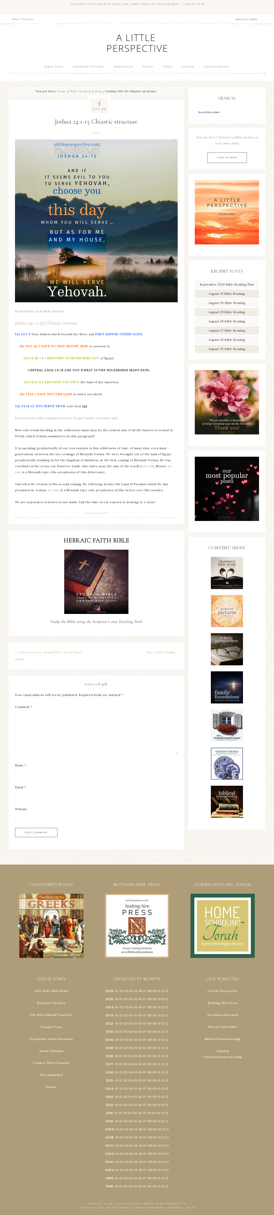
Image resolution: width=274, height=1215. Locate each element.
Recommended (51, 1075)
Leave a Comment (96, 513)
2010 (109, 1121)
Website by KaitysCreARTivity (164, 1204)
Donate (51, 1087)
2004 (109, 1170)
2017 (109, 1064)
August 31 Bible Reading (227, 294)
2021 (109, 1032)
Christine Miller (127, 1204)
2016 (109, 1072)
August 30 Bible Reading (227, 303)
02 (121, 991)
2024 (109, 1007)
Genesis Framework (149, 1207)
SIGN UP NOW (227, 157)
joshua (96, 133)
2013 (109, 1097)
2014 (109, 1089)
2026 (109, 991)
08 (150, 991)
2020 (109, 1040)
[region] (51, 926)
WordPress (175, 1207)
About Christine (51, 1051)
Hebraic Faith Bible (222, 1027)
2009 (109, 1129)
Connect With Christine (51, 1063)
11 (163, 999)
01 (117, 991)
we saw (53, 490)
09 (154, 999)
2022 (109, 1023)
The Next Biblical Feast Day (51, 1015)
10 (159, 999)
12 (166, 999)
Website (21, 809)
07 (145, 991)
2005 (109, 1162)
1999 (109, 1178)
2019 (109, 1048)
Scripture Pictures (51, 1003)
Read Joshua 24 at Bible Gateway (39, 311)
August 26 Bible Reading (226, 340)
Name (20, 765)
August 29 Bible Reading (226, 312)
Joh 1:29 (147, 466)
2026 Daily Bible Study (51, 991)
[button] (51, 926)
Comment (23, 707)
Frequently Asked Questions (51, 1039)
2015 (109, 1080)
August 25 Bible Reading (226, 349)
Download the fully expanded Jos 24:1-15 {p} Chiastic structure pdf (66, 418)
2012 (109, 1105)
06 (140, 991)
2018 (109, 1056)
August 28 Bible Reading (226, 321)
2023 (109, 1015)
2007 (109, 1146)
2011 (109, 1113)
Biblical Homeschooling (223, 1039)
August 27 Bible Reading (227, 330)
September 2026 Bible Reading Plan (227, 284)
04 (131, 991)
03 (126, 991)
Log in (190, 1207)
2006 (109, 1154)
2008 (109, 1137)
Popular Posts (51, 1027)
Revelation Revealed (222, 1015)
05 (135, 991)
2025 (109, 999)
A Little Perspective (137, 42)
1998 (109, 1186)
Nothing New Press (223, 1003)
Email (20, 787)
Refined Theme (117, 1207)
